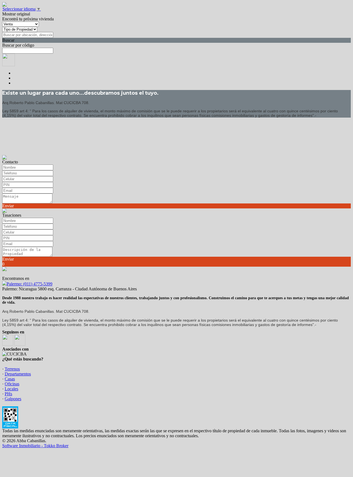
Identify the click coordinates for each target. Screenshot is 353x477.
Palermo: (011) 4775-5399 (29, 284)
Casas (10, 379)
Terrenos (12, 369)
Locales (11, 388)
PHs (8, 393)
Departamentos (18, 374)
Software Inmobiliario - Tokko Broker (35, 445)
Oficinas (12, 383)
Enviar (8, 205)
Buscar (8, 40)
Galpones (13, 398)
